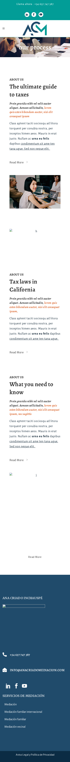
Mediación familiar (15, 719)
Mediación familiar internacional (23, 711)
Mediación (10, 704)
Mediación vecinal (14, 726)
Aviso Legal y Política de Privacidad (35, 754)
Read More (35, 557)
